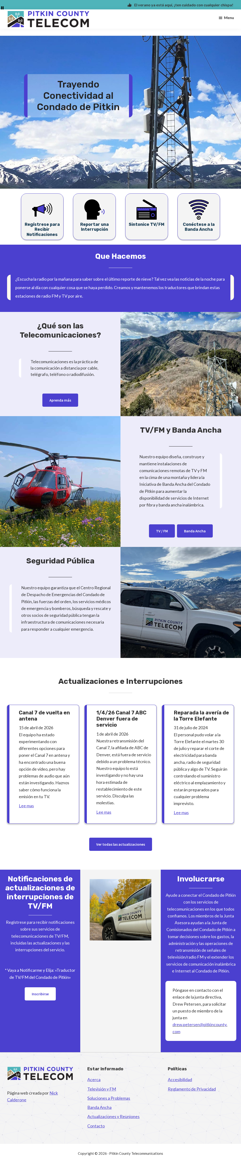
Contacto (96, 1125)
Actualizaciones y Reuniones (113, 1116)
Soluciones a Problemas (108, 1098)
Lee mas (26, 805)
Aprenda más (60, 400)
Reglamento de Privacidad (192, 1088)
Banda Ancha (195, 531)
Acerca (93, 1079)
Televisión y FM (101, 1088)
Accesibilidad (180, 1079)
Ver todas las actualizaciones (120, 844)
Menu (229, 17)
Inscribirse (40, 994)
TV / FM (162, 531)
